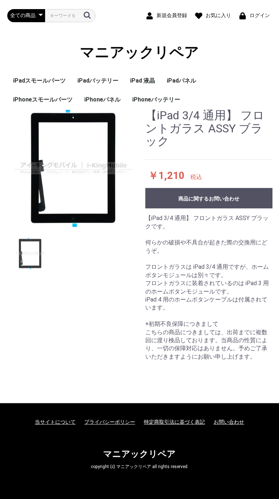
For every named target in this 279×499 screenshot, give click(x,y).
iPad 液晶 (142, 80)
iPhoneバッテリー (156, 99)
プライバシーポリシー (109, 422)
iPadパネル (181, 80)
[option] (73, 168)
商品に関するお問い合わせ (208, 198)
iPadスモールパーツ (39, 80)
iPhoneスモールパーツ (43, 99)
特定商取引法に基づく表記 (174, 422)
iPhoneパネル (102, 99)
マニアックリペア (139, 52)
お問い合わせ (229, 422)
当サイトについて (55, 422)
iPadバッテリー (97, 80)
